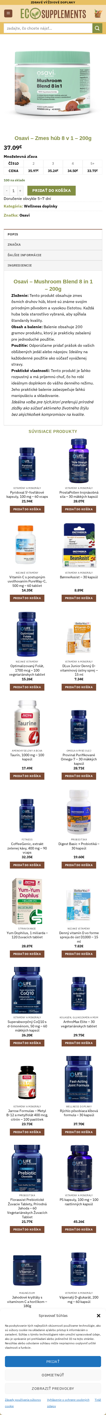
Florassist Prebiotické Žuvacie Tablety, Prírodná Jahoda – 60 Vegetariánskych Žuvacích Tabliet (27, 1208)
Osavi (24, 215)
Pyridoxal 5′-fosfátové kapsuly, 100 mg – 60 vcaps (27, 494)
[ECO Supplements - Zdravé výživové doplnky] (53, 13)
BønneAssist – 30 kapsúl (79, 577)
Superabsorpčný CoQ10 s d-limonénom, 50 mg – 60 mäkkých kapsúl (27, 1026)
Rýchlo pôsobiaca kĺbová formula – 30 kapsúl (79, 1113)
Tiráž (98, 1400)
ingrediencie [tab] (20, 265)
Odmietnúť (53, 1375)
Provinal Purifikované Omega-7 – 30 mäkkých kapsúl (79, 759)
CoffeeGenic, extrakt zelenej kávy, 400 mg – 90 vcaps (27, 848)
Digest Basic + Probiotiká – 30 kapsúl (78, 846)
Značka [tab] (14, 245)
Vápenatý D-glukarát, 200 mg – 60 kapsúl (78, 1299)
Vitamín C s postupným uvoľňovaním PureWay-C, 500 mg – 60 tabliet (27, 581)
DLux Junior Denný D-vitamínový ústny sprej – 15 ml (79, 670)
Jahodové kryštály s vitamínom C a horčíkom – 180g (27, 1301)
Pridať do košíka (51, 190)
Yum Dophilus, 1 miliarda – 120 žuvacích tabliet (27, 935)
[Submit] (97, 28)
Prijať (53, 1361)
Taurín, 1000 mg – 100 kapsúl (27, 757)
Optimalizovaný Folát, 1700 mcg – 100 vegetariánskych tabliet (27, 670)
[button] (98, 1315)
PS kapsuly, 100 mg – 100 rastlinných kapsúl (79, 1202)
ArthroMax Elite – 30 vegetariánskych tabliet (79, 1024)
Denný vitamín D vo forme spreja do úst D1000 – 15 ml (79, 937)
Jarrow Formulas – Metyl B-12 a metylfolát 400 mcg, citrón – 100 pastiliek (27, 1115)
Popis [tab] (13, 234)
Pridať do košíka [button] (27, 509)
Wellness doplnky (40, 206)
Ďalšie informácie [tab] (24, 255)
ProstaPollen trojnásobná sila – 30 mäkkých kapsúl (78, 494)
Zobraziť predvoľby (53, 1388)
